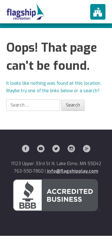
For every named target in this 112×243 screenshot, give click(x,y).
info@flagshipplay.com (72, 171)
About (56, 25)
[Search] (73, 105)
